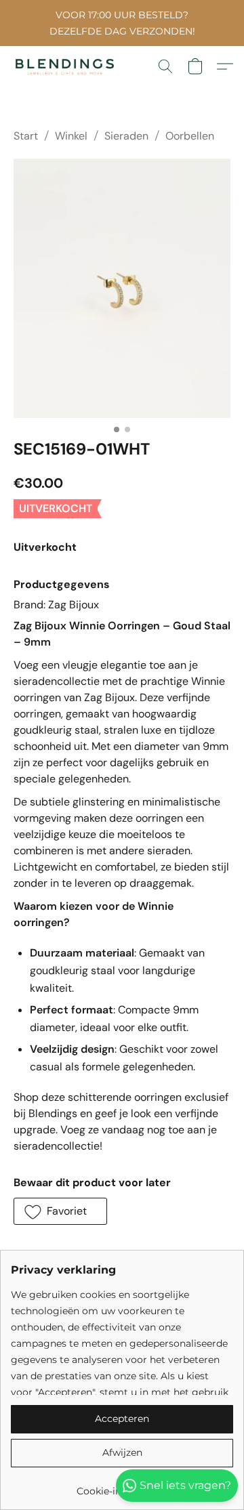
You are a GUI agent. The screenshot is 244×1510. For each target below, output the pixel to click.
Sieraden (126, 136)
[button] (68, 66)
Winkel (71, 136)
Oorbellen (189, 136)
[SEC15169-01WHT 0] (122, 288)
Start (26, 136)
